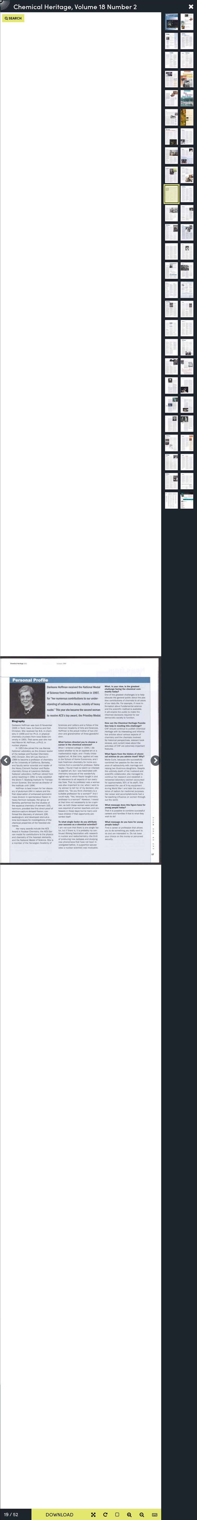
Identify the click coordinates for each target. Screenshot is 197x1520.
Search (15, 18)
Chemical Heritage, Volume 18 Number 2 (75, 6)
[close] (191, 6)
